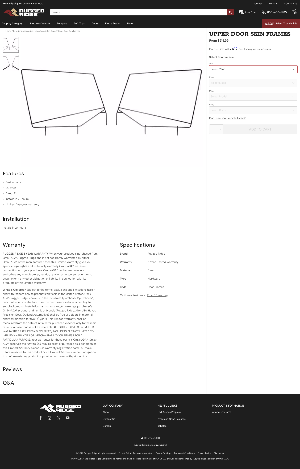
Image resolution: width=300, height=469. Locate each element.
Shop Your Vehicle (40, 23)
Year (211, 63)
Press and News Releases (171, 418)
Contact (259, 3)
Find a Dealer (112, 23)
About (106, 412)
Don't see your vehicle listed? (227, 118)
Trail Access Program (169, 412)
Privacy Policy (204, 453)
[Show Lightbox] (112, 102)
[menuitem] (12, 23)
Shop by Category (12, 23)
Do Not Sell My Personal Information (136, 453)
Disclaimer (219, 453)
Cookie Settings (163, 453)
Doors (95, 23)
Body (211, 104)
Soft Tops (79, 23)
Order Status (290, 3)
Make (211, 77)
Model (212, 91)
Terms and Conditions (184, 453)
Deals (130, 23)
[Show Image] (11, 45)
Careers (107, 425)
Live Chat (250, 12)
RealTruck (156, 445)
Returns (273, 3)
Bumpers (62, 23)
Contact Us (109, 418)
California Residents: (144, 295)
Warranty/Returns (221, 412)
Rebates (161, 425)
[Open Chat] (241, 12)
